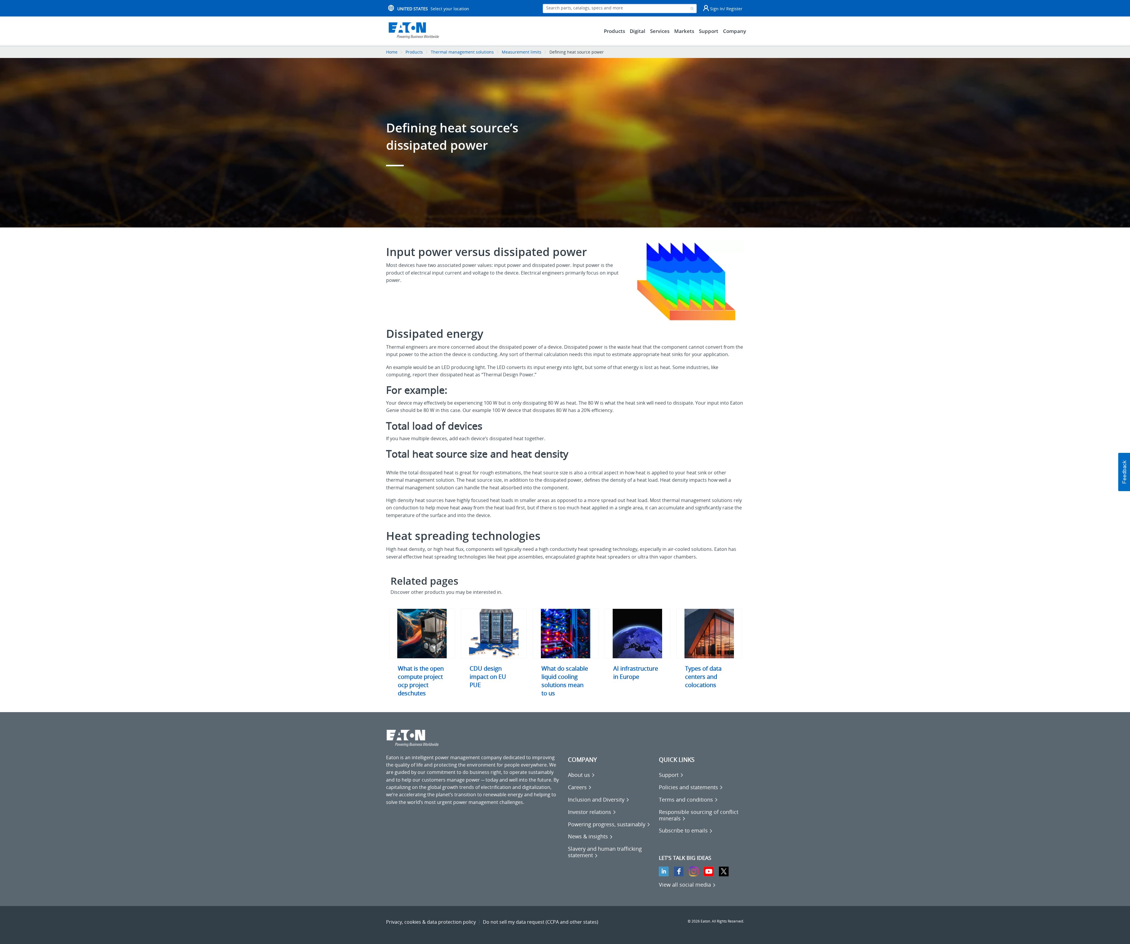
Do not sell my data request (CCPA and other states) (540, 922)
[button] (1124, 472)
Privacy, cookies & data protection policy (431, 922)
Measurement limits (521, 52)
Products (414, 52)
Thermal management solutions (462, 52)
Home (392, 52)
